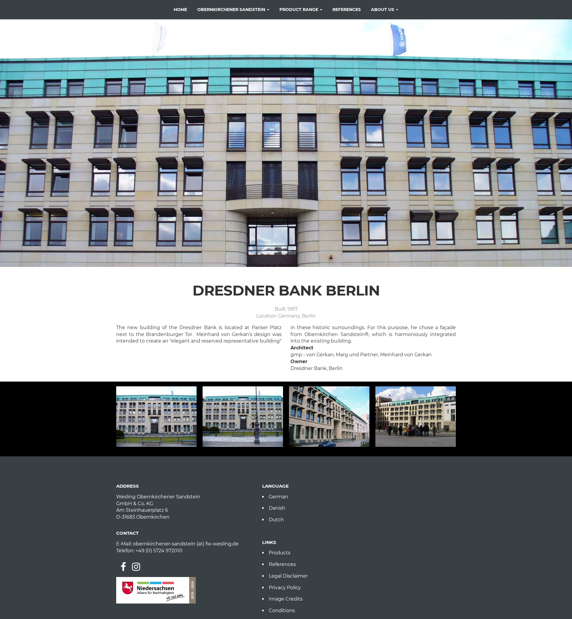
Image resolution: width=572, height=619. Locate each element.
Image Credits (286, 599)
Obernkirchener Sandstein (231, 9)
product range (299, 9)
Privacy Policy (285, 587)
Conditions (282, 610)
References (282, 564)
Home (180, 9)
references (346, 9)
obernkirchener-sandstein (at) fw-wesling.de (186, 544)
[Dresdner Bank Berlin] (156, 416)
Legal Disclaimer (288, 576)
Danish (277, 508)
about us (383, 9)
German (278, 497)
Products (279, 553)
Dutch (276, 519)
